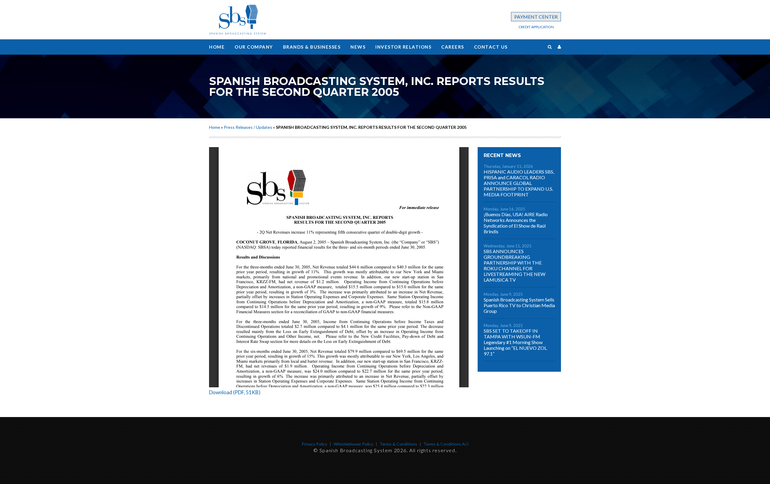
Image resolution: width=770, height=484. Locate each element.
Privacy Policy (314, 443)
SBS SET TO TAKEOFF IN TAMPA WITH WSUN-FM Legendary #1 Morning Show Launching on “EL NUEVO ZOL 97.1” (515, 342)
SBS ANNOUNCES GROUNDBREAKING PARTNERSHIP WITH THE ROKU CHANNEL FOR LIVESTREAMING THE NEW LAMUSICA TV (514, 265)
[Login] (559, 46)
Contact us (491, 47)
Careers (452, 47)
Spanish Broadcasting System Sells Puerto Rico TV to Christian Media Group (519, 305)
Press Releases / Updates (248, 127)
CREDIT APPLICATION (536, 27)
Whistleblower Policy (353, 443)
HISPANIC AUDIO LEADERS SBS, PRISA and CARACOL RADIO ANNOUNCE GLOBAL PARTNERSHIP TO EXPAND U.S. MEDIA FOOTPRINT (519, 183)
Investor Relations (403, 47)
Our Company (254, 47)
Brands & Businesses (312, 47)
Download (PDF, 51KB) (234, 392)
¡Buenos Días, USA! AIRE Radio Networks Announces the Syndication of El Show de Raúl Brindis (516, 222)
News (357, 47)
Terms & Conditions (398, 443)
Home (217, 47)
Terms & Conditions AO (446, 443)
